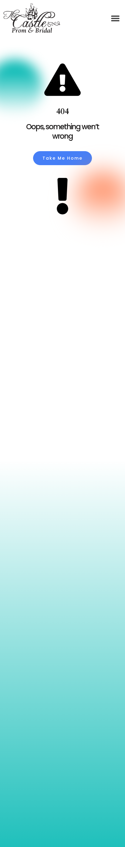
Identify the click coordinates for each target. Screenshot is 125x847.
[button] (115, 18)
